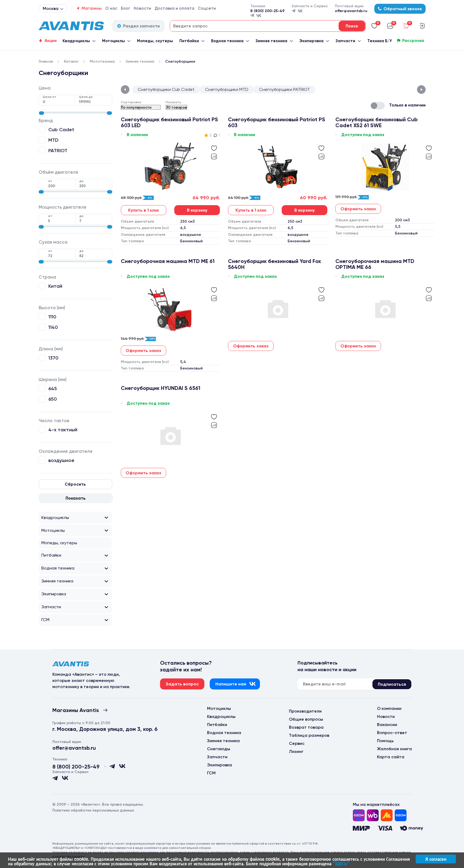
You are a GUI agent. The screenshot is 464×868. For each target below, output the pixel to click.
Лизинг (296, 751)
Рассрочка (413, 40)
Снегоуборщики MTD (226, 89)
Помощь (385, 740)
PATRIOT (57, 150)
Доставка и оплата (174, 8)
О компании (389, 708)
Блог (125, 8)
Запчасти (345, 40)
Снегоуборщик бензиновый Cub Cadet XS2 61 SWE (376, 122)
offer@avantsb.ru (351, 11)
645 (52, 388)
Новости (142, 8)
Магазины (92, 8)
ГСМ (45, 619)
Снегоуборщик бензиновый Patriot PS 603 (276, 122)
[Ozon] (359, 815)
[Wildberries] (373, 815)
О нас (111, 8)
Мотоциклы (113, 40)
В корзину (197, 210)
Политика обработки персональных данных (93, 810)
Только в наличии (407, 105)
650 (52, 399)
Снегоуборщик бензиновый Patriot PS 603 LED (169, 122)
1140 (53, 327)
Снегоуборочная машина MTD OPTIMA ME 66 (374, 264)
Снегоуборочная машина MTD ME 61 (168, 261)
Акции (51, 40)
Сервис (297, 743)
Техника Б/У (379, 40)
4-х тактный (62, 429)
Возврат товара (306, 727)
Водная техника (227, 40)
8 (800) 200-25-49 (267, 11)
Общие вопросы (306, 719)
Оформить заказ (358, 208)
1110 (52, 316)
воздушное (61, 460)
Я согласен (435, 859)
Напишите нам (230, 683)
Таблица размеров (309, 735)
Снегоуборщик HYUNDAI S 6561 (160, 388)
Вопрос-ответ (392, 732)
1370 (53, 358)
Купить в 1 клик (143, 210)
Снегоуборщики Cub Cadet (166, 89)
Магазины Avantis (75, 710)
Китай (55, 286)
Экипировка (311, 40)
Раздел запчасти (141, 26)
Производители (305, 711)
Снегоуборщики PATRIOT (284, 89)
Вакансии (387, 724)
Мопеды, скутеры (155, 40)
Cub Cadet (61, 129)
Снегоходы (218, 748)
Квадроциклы (76, 40)
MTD (53, 140)
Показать (76, 498)
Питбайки (189, 40)
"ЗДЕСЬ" (341, 863)
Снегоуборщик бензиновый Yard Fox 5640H (274, 264)
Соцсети (207, 8)
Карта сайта (390, 756)
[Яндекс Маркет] (387, 815)
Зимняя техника (271, 40)
